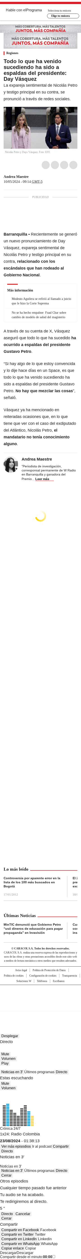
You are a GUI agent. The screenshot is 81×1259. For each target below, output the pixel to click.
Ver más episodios (16, 1146)
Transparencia (69, 975)
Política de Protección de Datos (49, 970)
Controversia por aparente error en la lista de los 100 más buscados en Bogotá (32, 882)
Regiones (12, 53)
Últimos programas (39, 1072)
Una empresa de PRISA (40, 995)
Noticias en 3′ (12, 1072)
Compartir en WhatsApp (20, 1244)
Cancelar (23, 1214)
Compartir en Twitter (17, 1234)
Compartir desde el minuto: (26, 1257)
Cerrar (6, 1175)
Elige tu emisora (60, 15)
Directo (61, 1072)
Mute (5, 1054)
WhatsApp (73, 165)
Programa (34, 10)
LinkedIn (64, 165)
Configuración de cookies (42, 975)
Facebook (46, 165)
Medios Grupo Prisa (41, 1006)
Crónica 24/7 (10, 1128)
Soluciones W (23, 981)
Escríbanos (59, 981)
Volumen (8, 1059)
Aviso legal (21, 970)
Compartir (61, 1146)
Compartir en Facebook (20, 1230)
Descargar (8, 1253)
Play (5, 1063)
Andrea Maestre (16, 177)
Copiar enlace (12, 1248)
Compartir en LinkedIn (19, 1239)
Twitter (55, 165)
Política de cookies (14, 975)
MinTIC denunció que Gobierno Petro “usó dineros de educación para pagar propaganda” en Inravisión (33, 928)
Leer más (42, 479)
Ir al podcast (42, 1146)
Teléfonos (42, 981)
